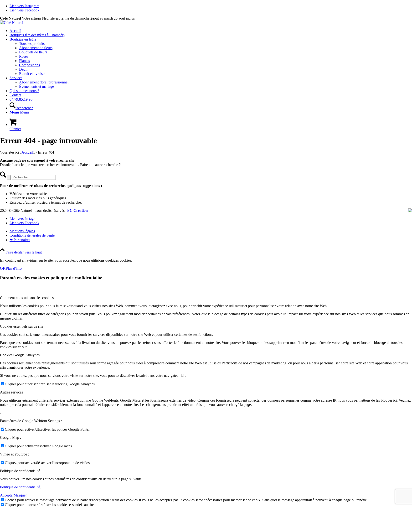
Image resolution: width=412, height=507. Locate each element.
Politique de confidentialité (20, 487)
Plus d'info (14, 268)
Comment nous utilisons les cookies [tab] (27, 298)
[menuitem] (211, 31)
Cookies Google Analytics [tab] (20, 355)
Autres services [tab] (11, 392)
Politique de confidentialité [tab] (20, 471)
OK (3, 268)
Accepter (7, 495)
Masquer (20, 495)
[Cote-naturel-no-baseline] (11, 23)
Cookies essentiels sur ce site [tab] (21, 326)
